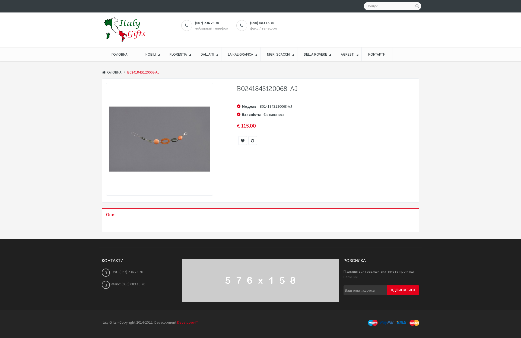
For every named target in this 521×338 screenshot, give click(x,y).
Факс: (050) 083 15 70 (128, 284)
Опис (111, 215)
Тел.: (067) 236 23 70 (127, 271)
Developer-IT (187, 322)
